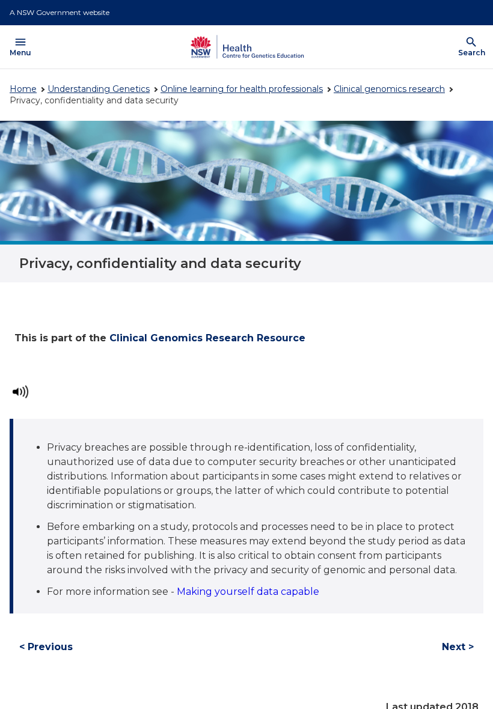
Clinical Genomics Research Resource (207, 338)
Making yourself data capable (249, 591)
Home (23, 89)
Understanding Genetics (98, 89)
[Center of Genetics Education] (246, 47)
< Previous (46, 647)
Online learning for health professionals (242, 89)
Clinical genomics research (389, 89)
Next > (458, 647)
